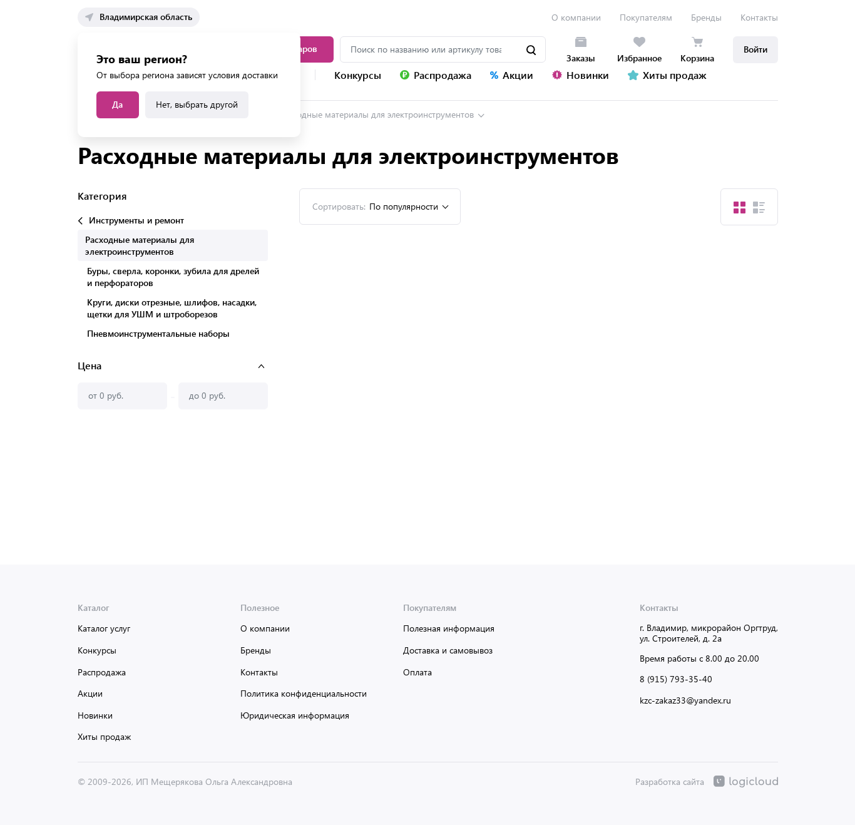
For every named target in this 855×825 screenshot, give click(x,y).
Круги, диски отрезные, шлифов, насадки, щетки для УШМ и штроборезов (172, 308)
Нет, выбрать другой (197, 104)
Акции (90, 693)
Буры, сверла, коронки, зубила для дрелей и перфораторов (173, 277)
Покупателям (646, 17)
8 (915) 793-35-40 (676, 679)
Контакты (759, 17)
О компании (576, 17)
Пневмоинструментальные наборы (158, 333)
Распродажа (102, 672)
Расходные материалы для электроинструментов (377, 114)
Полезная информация (448, 628)
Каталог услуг (104, 628)
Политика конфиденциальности (303, 693)
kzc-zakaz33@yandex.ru (685, 700)
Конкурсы (97, 650)
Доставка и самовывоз (448, 650)
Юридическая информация (294, 715)
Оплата (417, 672)
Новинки (95, 715)
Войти (755, 49)
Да (117, 104)
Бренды (706, 17)
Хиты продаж (104, 736)
